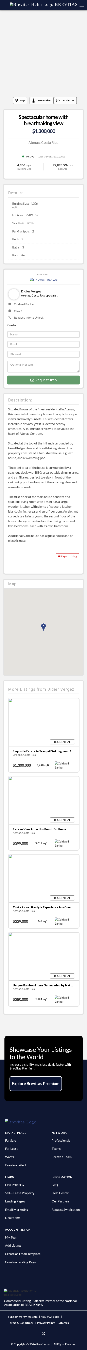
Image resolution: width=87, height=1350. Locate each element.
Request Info (45, 380)
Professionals (61, 1140)
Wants (9, 1157)
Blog (55, 1184)
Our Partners (61, 1201)
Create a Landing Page (20, 1262)
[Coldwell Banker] (43, 279)
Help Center (60, 1193)
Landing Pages (15, 1201)
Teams (56, 1148)
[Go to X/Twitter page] (43, 1333)
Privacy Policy (46, 1322)
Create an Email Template (22, 1254)
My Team (11, 1237)
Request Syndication (66, 1209)
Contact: (13, 325)
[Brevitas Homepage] (43, 1122)
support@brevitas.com (22, 1316)
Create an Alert (15, 1165)
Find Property (14, 1184)
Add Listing (13, 1245)
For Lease (11, 1148)
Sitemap (63, 1322)
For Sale (10, 1140)
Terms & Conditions (21, 1322)
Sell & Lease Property (19, 1193)
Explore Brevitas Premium (35, 1083)
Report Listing (68, 556)
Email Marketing (16, 1209)
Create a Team (62, 1157)
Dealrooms (12, 1217)
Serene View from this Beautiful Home (39, 829)
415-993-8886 (50, 1316)
